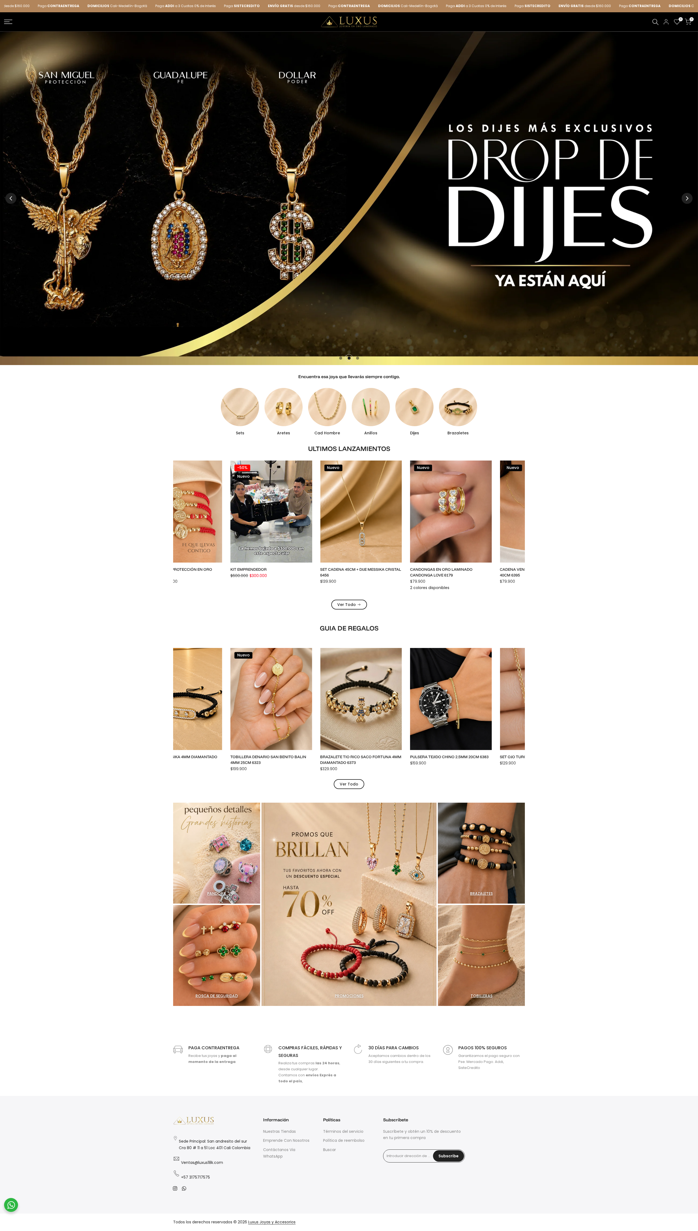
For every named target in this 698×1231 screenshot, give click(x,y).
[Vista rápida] (250, 481)
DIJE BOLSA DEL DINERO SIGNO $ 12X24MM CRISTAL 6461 (393, 572)
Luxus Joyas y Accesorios (272, 1222)
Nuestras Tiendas (279, 1131)
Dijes (414, 433)
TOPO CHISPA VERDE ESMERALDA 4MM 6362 (299, 759)
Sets (240, 433)
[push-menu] (8, 21)
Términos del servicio (343, 1131)
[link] (349, 198)
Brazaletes (458, 433)
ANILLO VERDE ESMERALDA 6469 (204, 569)
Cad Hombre (327, 433)
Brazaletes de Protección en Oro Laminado (479, 572)
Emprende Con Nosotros (286, 1140)
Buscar (329, 1149)
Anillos (370, 433)
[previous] (10, 198)
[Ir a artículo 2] (349, 358)
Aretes (283, 433)
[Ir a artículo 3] (357, 358)
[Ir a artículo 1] (340, 358)
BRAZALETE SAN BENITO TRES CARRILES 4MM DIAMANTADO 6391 (391, 759)
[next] (687, 198)
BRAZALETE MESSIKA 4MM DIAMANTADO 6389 (481, 759)
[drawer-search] (655, 22)
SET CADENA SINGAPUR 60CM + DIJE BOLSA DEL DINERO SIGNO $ (303, 572)
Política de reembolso (344, 1140)
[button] (250, 469)
